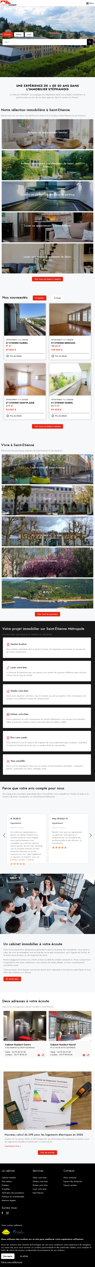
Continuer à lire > (13, 1146)
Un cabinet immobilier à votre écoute (32, 943)
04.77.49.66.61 (20, 1054)
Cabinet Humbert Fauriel (63, 1044)
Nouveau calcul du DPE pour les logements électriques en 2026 (44, 1134)
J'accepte (7, 1256)
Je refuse (24, 1256)
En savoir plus (12, 979)
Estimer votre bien (19, 714)
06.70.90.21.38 (19, 1052)
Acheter (7, 34)
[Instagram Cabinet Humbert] (7, 1213)
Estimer (19, 34)
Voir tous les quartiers (47, 614)
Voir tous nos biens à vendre (47, 279)
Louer (29, 34)
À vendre (39, 298)
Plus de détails (16, 356)
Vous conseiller (17, 760)
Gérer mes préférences (11, 1262)
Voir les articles (47, 1152)
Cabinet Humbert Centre (18, 1044)
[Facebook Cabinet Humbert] (2, 1213)
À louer (57, 298)
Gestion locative (18, 644)
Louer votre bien (18, 667)
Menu (91, 3)
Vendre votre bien (19, 690)
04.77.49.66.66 (66, 1054)
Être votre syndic (18, 737)
